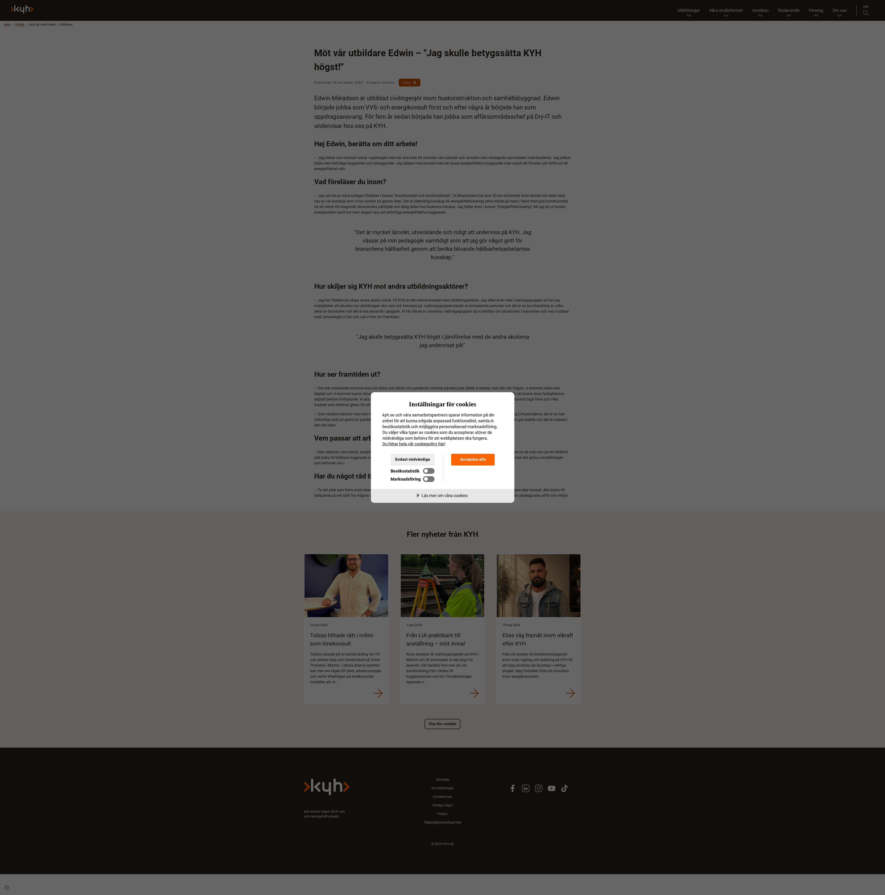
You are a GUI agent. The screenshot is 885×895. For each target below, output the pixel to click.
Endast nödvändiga (412, 459)
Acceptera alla (473, 459)
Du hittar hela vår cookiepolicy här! (413, 443)
